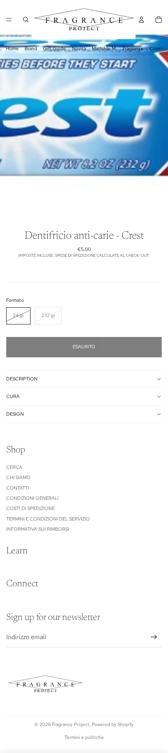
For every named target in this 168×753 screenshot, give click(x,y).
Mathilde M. (104, 48)
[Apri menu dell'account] (141, 19)
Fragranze (133, 48)
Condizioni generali (32, 498)
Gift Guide (54, 48)
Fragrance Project (70, 724)
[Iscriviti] (154, 637)
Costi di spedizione (30, 508)
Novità (79, 48)
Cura (13, 396)
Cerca (14, 467)
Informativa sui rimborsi (37, 529)
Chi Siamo (18, 477)
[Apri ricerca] (25, 19)
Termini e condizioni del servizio (48, 519)
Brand (31, 48)
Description (22, 379)
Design (15, 414)
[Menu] (9, 20)
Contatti (17, 488)
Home (12, 48)
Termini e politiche (84, 737)
